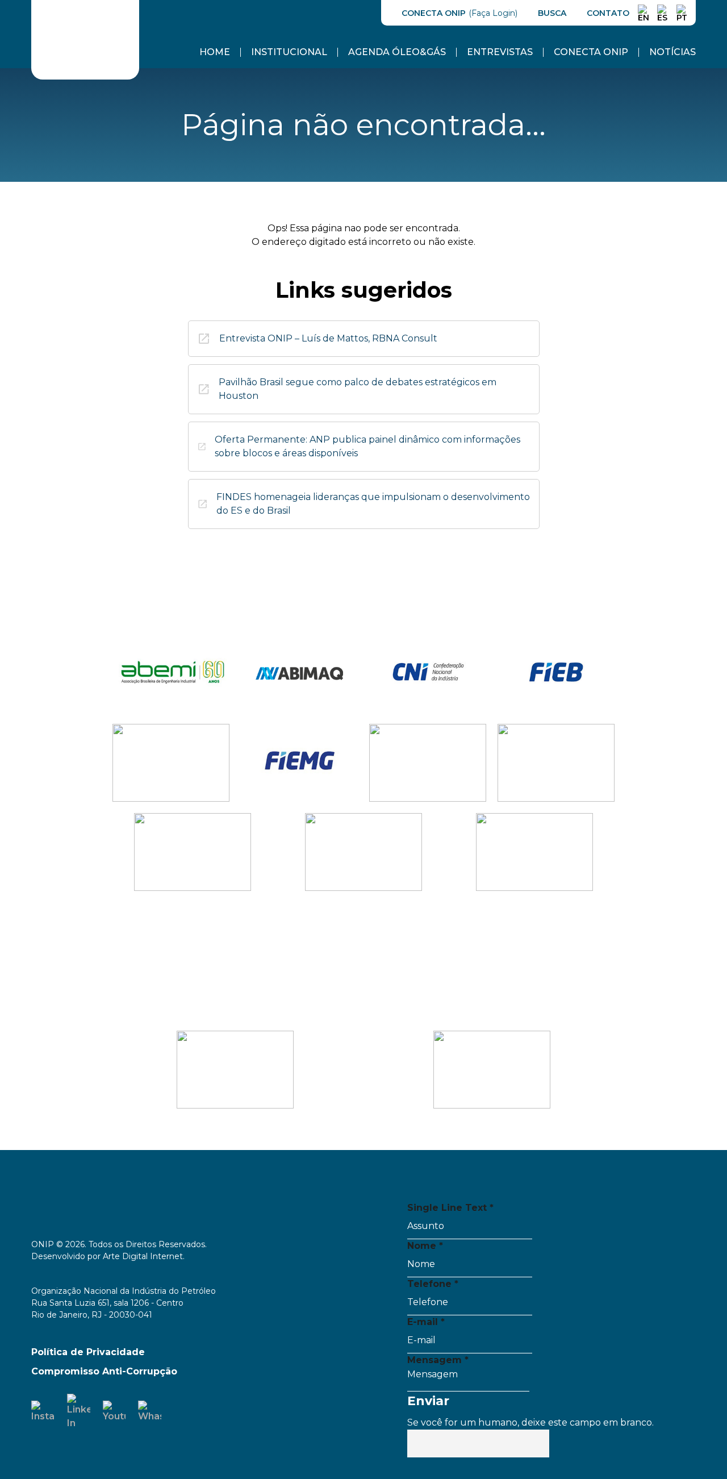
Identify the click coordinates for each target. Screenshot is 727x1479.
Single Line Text (450, 1207)
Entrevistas (500, 52)
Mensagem (438, 1360)
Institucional (289, 52)
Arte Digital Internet (143, 1256)
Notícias (672, 52)
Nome (425, 1245)
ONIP (52, 6)
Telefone (432, 1283)
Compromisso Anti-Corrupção (104, 1371)
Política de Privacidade (88, 1352)
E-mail (426, 1321)
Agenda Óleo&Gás (397, 52)
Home (214, 52)
